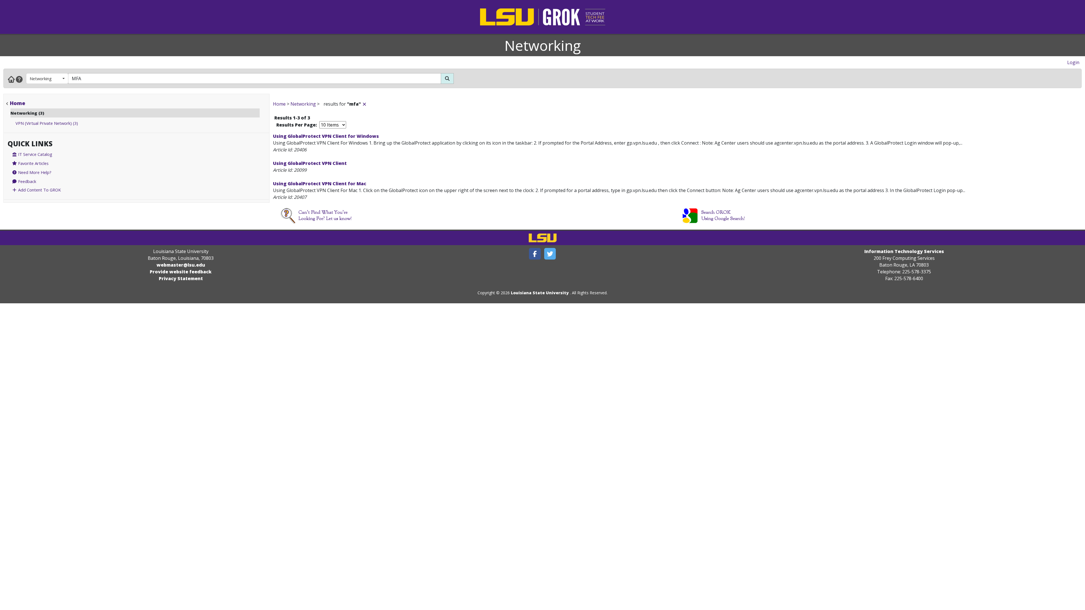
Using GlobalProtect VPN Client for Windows (326, 136)
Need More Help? (34, 172)
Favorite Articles (33, 163)
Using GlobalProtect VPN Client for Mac (319, 183)
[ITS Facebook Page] (535, 254)
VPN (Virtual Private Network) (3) (47, 123)
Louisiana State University (540, 292)
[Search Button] (447, 78)
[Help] (19, 79)
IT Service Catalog (34, 154)
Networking (542, 45)
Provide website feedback (181, 272)
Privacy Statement (181, 278)
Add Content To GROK (39, 190)
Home (17, 103)
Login (1073, 62)
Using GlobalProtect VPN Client (310, 163)
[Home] (11, 79)
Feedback (26, 181)
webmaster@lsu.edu (181, 265)
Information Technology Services (904, 251)
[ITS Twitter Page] (550, 254)
